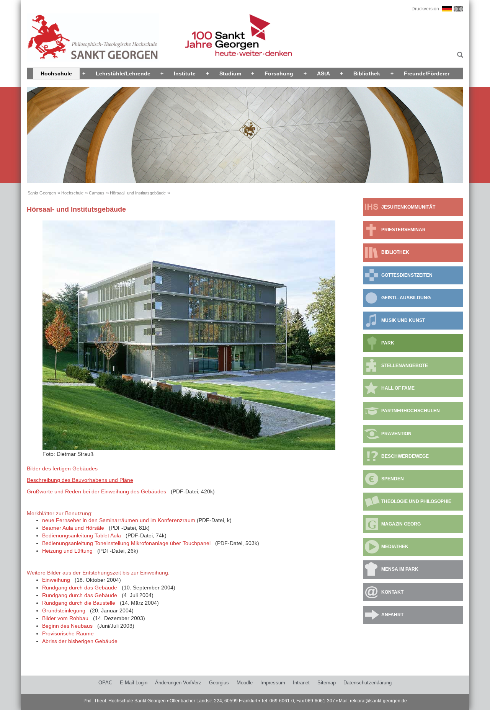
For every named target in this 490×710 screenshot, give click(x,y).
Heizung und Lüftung (67, 551)
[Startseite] (93, 37)
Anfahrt (392, 614)
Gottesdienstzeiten (407, 275)
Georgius (219, 683)
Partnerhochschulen (410, 410)
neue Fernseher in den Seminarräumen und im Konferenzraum (118, 520)
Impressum (272, 683)
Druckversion (425, 8)
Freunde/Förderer (426, 73)
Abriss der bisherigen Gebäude (80, 641)
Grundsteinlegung (63, 610)
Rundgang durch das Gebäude (79, 587)
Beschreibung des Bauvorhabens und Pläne (80, 480)
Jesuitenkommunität (408, 207)
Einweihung (56, 580)
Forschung (279, 73)
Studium (230, 73)
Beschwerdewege (405, 456)
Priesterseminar (403, 229)
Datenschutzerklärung (367, 683)
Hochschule (56, 73)
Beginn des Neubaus (67, 626)
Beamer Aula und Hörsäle (73, 528)
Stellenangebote (404, 365)
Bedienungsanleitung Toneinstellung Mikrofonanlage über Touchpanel (126, 543)
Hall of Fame (398, 388)
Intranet (301, 683)
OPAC (105, 683)
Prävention (396, 433)
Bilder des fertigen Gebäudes (62, 468)
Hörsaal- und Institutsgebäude (138, 193)
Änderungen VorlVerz (178, 683)
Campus (97, 193)
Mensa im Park (399, 569)
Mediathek (394, 546)
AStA (323, 73)
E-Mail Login (133, 683)
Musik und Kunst (403, 320)
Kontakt (392, 592)
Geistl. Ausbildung (406, 297)
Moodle (245, 683)
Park (387, 343)
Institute (185, 73)
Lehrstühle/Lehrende (123, 73)
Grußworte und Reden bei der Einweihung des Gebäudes (96, 491)
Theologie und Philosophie (416, 501)
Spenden (392, 478)
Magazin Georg (401, 524)
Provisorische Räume (68, 633)
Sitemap (326, 683)
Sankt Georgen (42, 193)
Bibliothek (366, 73)
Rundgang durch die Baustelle (78, 603)
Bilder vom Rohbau (65, 618)
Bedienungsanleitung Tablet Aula (81, 535)
